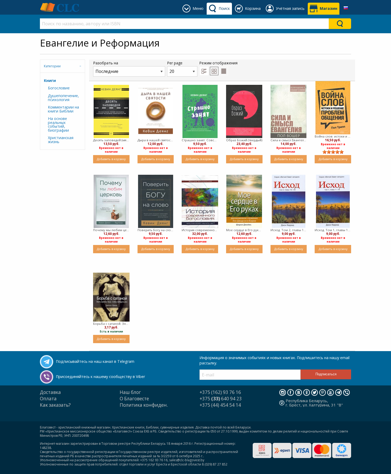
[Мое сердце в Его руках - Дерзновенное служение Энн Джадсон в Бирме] (244, 201)
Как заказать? (55, 405)
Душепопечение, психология (63, 97)
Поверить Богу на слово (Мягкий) (156, 230)
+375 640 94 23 (220, 399)
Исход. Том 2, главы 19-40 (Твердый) (289, 230)
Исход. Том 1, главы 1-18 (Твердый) (333, 230)
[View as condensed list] (223, 71)
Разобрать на (105, 62)
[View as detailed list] (204, 71)
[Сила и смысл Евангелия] (288, 111)
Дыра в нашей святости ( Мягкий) (156, 140)
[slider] (333, 152)
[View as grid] (214, 71)
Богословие (59, 87)
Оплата (48, 399)
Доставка (50, 392)
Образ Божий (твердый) (244, 140)
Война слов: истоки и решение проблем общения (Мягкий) (333, 136)
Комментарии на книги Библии (63, 109)
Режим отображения (218, 62)
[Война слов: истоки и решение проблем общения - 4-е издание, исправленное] (332, 107)
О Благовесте (134, 399)
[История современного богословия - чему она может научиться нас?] (200, 201)
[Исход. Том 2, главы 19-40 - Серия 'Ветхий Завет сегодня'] (288, 201)
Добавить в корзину (111, 159)
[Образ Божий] (244, 111)
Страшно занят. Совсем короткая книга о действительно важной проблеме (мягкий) (200, 140)
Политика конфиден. (144, 405)
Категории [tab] (52, 66)
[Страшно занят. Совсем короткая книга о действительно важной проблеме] (200, 111)
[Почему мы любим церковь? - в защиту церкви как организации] (111, 201)
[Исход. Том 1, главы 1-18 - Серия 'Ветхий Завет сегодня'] (333, 201)
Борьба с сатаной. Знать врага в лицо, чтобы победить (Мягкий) (111, 324)
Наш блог (130, 392)
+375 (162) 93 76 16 (220, 392)
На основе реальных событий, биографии (58, 124)
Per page (174, 62)
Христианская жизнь (60, 139)
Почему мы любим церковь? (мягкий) (111, 230)
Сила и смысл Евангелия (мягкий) (289, 140)
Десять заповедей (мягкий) (111, 140)
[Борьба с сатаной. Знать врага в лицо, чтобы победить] (111, 297)
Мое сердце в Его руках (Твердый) (244, 230)
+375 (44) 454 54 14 (220, 405)
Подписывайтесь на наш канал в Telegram (95, 361)
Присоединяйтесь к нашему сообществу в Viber (100, 376)
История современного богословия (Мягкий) (200, 230)
